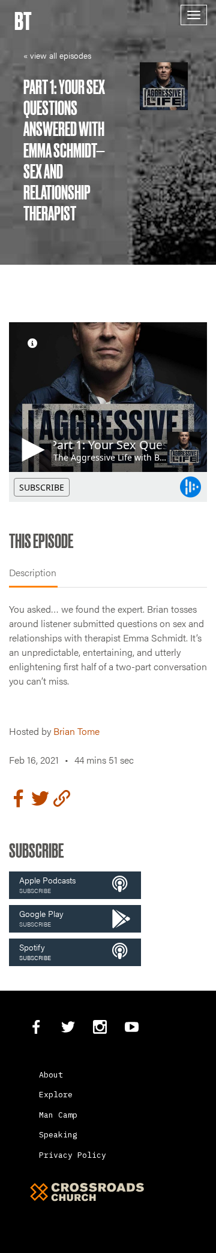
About (51, 1074)
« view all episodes (57, 55)
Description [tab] (32, 572)
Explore (56, 1094)
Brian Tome (76, 731)
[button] (75, 885)
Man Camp (58, 1114)
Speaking (58, 1134)
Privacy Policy (72, 1155)
